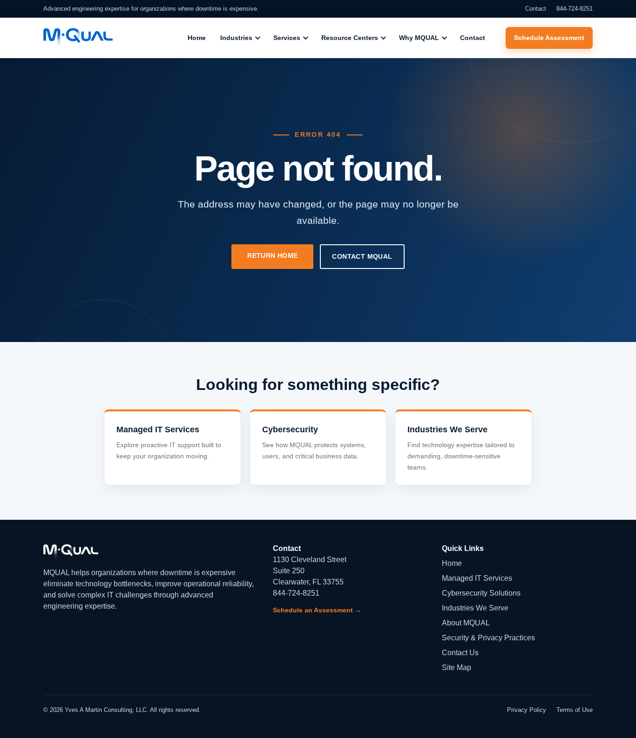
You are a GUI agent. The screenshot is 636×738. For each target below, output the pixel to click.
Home (197, 37)
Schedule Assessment (549, 37)
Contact (535, 8)
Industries (236, 37)
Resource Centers (349, 37)
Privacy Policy (526, 709)
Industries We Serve (475, 608)
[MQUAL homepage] (78, 38)
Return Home (272, 255)
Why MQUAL (419, 37)
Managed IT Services (477, 578)
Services (286, 37)
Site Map (456, 667)
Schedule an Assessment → (317, 610)
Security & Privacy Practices (488, 638)
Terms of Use (574, 709)
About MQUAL (466, 623)
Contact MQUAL (362, 256)
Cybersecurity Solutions (481, 593)
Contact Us (460, 653)
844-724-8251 (574, 8)
